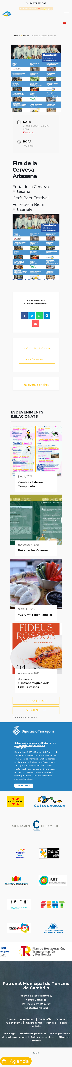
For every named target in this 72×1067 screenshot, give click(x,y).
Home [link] (17, 35)
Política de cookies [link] (42, 1037)
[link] (28, 8)
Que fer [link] (11, 1019)
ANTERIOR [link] (39, 700)
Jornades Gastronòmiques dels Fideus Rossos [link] (33, 683)
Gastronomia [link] (34, 1022)
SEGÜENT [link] (33, 710)
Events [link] (26, 35)
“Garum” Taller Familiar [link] (35, 614)
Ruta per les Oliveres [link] (33, 550)
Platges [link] (51, 1022)
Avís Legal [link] (10, 1033)
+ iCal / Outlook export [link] (37, 359)
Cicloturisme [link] (14, 1022)
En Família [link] (45, 1019)
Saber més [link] (24, 785)
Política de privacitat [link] (33, 1033)
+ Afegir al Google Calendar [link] (37, 348)
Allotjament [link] (27, 1019)
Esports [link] (60, 1019)
